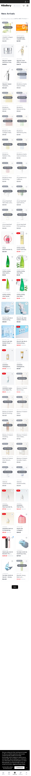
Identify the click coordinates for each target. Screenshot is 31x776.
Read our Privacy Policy (19, 764)
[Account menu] (27, 1)
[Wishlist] (24, 5)
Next (14, 587)
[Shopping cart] (27, 5)
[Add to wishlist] (12, 23)
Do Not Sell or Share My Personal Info (7, 767)
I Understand (19, 767)
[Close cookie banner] (27, 768)
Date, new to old (21, 18)
